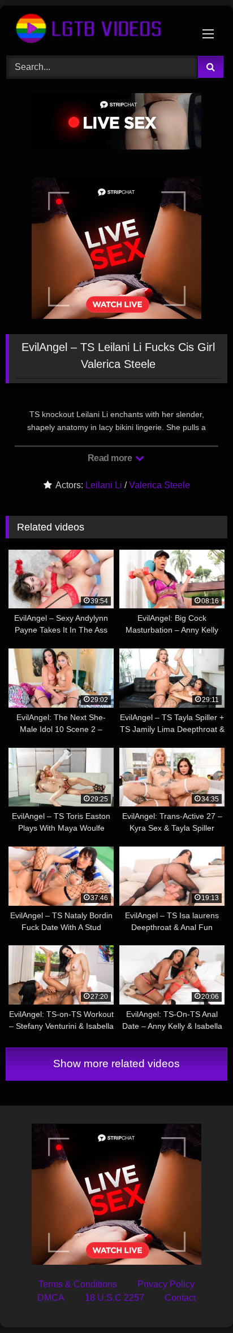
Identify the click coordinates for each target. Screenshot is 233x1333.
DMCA (50, 1298)
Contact (180, 1298)
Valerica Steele (159, 485)
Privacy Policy (166, 1284)
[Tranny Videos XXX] (95, 29)
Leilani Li (103, 485)
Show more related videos (116, 1063)
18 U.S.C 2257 (114, 1298)
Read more (111, 458)
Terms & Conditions (77, 1284)
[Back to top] (197, 1299)
